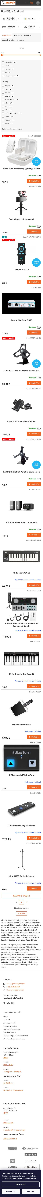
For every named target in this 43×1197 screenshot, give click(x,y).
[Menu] (38, 3)
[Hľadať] (26, 3)
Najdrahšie (28, 35)
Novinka (9, 69)
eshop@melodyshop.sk (15, 984)
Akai (8, 89)
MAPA (5, 1057)
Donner (9, 96)
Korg (8, 106)
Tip (7, 72)
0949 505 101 (8, 1083)
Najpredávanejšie (8, 40)
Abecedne (20, 40)
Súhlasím (30, 1191)
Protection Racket (13, 113)
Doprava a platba (10, 1026)
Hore (22, 913)
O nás (5, 1016)
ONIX (8, 110)
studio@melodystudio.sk (13, 1090)
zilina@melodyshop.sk (12, 1072)
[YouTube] (9, 1003)
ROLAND (9, 120)
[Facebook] (5, 1003)
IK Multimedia (11, 99)
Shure (8, 123)
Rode (8, 117)
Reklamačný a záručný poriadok (15, 1035)
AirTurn (9, 86)
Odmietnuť (10, 1191)
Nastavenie (20, 1184)
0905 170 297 (8, 1064)
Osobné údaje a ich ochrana (14, 1039)
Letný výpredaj (11, 76)
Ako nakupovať (9, 1023)
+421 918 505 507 (13, 987)
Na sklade (10, 62)
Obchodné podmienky (12, 1029)
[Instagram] (12, 1003)
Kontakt (6, 1020)
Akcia (8, 65)
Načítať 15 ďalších (21, 896)
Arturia (9, 93)
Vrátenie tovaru (9, 1032)
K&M (8, 103)
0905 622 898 (8, 1123)
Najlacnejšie (18, 35)
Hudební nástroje (10, 1139)
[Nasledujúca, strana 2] (21, 902)
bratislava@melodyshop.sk (14, 1130)
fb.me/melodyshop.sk (15, 990)
